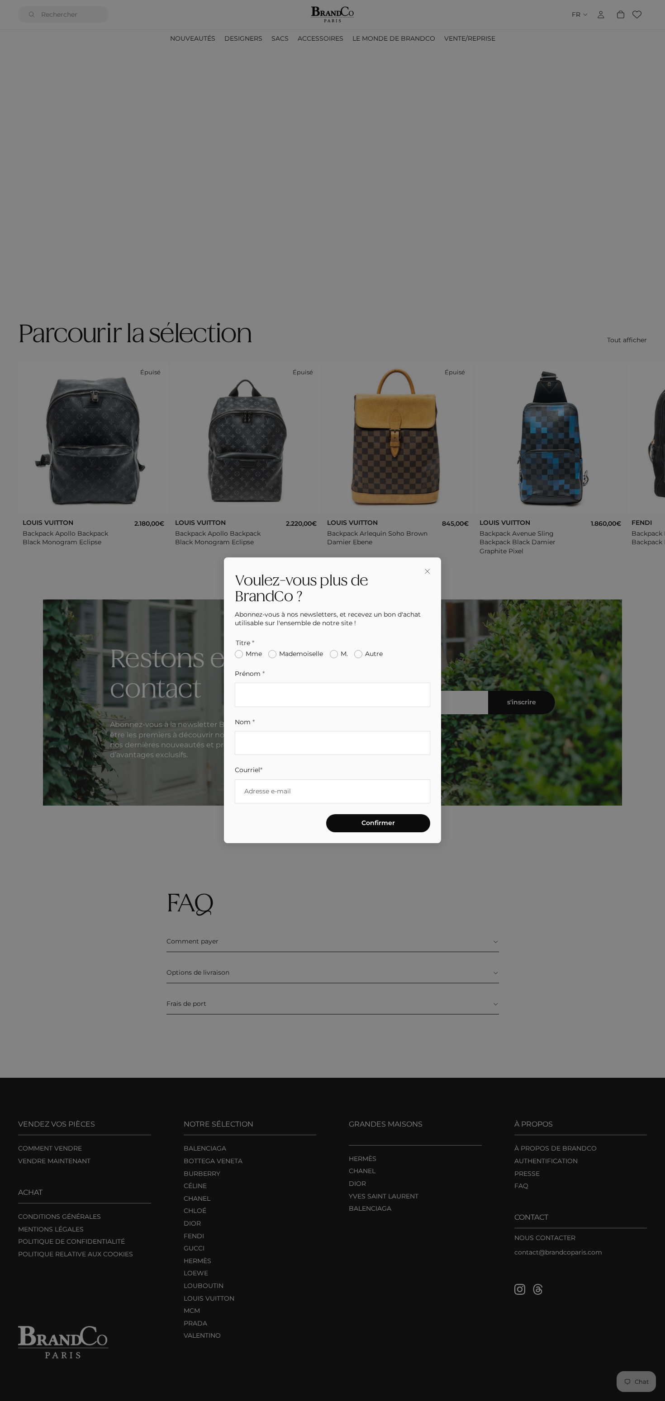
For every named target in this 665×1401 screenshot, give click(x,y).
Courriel (248, 770)
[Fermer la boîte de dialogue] (427, 571)
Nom (245, 722)
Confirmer (378, 823)
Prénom (250, 674)
